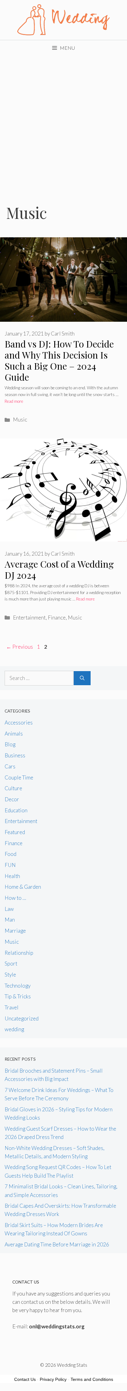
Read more (14, 401)
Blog (10, 744)
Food (10, 854)
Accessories (19, 722)
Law (9, 909)
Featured (15, 832)
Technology (18, 985)
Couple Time (19, 777)
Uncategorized (22, 1018)
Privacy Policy (53, 1379)
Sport (11, 963)
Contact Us (25, 1379)
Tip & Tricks (18, 996)
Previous (19, 646)
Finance (57, 617)
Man (10, 919)
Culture (13, 788)
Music (20, 419)
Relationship (19, 953)
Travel (11, 1007)
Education (16, 810)
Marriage (15, 930)
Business (15, 755)
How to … (15, 898)
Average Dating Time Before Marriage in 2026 (57, 1244)
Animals (14, 733)
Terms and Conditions (92, 1379)
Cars (10, 766)
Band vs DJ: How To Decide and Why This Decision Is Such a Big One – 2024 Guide (59, 360)
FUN (10, 865)
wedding (14, 1029)
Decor (12, 799)
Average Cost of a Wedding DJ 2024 (59, 569)
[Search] (82, 678)
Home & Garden (23, 887)
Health (12, 876)
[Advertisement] (63, 122)
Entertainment (29, 617)
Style (10, 974)
